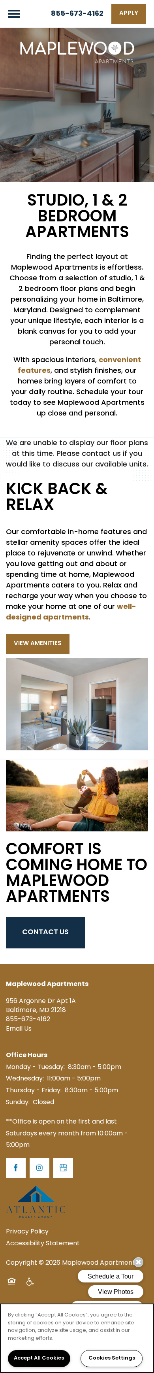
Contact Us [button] (45, 932)
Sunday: (18, 1102)
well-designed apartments (71, 612)
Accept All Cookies (39, 1358)
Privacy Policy (27, 1232)
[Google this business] (63, 1168)
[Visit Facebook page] (16, 1168)
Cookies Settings (111, 1358)
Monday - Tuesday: (35, 1067)
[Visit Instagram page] (39, 1168)
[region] (77, 1338)
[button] (128, 14)
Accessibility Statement (43, 1244)
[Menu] (14, 14)
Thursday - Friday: (34, 1091)
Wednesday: (25, 1079)
